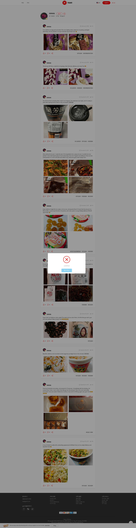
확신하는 (66, 270)
